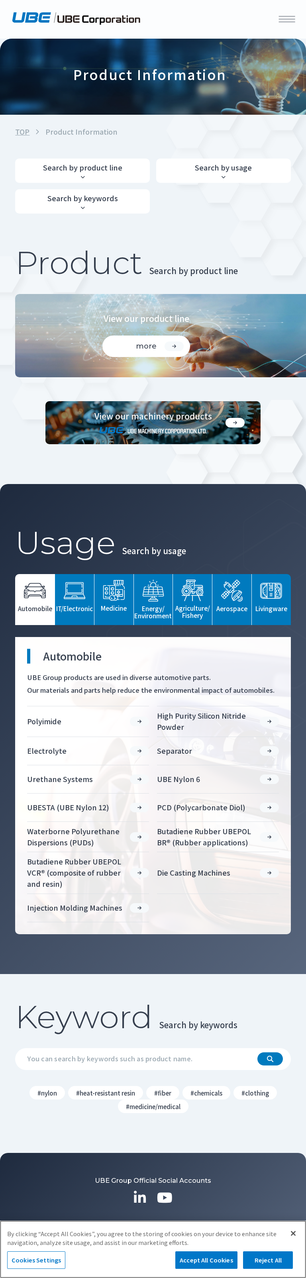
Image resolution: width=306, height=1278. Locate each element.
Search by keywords (82, 198)
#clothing (255, 1092)
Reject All (268, 1260)
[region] (153, 1249)
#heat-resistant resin (105, 1092)
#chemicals (206, 1092)
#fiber (162, 1092)
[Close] (293, 1233)
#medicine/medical (153, 1106)
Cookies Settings (36, 1260)
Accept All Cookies (206, 1260)
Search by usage (223, 167)
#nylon (47, 1092)
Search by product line (82, 167)
